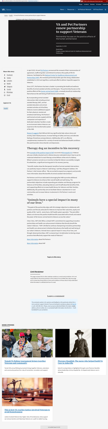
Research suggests (33, 133)
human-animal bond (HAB (49, 91)
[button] (105, 10)
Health (6, 108)
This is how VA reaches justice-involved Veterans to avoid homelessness (27, 410)
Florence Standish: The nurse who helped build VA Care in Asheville (80, 362)
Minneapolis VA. (67, 153)
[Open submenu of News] (64, 9)
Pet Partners (44, 70)
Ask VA (74, 304)
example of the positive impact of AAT (42, 153)
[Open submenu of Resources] (75, 9)
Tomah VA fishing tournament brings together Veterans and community (25, 362)
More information (32, 239)
